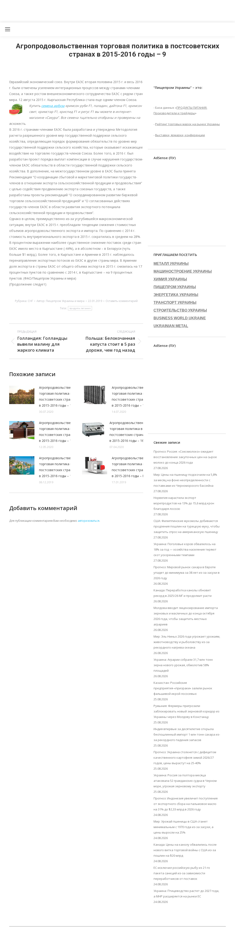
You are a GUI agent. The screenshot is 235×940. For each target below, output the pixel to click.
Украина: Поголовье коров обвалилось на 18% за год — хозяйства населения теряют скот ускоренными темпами (185, 549)
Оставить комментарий (122, 301)
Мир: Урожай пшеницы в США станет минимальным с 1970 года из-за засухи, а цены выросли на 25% (183, 826)
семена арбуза (52, 105)
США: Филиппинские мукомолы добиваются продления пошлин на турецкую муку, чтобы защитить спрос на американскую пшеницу (187, 526)
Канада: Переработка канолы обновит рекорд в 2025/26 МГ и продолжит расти (183, 593)
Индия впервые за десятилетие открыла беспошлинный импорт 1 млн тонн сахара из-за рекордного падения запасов (187, 734)
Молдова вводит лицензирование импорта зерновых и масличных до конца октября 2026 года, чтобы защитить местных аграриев (186, 616)
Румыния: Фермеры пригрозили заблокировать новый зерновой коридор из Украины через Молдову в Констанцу (186, 711)
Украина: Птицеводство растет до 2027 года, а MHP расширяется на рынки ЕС (186, 893)
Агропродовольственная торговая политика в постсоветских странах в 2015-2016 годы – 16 (128, 432)
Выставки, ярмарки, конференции (180, 135)
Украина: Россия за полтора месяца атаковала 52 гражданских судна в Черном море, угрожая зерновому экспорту (185, 780)
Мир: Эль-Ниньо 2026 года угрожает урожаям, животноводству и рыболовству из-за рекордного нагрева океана (187, 641)
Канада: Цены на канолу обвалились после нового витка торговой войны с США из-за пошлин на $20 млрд (185, 850)
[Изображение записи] (21, 395)
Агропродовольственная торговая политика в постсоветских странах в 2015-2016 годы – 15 (58, 467)
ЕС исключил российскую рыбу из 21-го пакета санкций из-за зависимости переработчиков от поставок (182, 873)
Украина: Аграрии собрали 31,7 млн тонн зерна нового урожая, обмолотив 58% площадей (183, 665)
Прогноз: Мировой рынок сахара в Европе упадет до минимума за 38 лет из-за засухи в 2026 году (187, 572)
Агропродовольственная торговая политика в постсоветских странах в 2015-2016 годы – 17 (58, 432)
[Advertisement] (83, 10)
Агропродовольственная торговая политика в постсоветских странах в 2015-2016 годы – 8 (131, 467)
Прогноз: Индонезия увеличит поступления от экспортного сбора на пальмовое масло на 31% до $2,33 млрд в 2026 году (186, 803)
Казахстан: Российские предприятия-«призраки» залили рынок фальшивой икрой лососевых (183, 688)
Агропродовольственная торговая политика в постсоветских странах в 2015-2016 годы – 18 (131, 396)
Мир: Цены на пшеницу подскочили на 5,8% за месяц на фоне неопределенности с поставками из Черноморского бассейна (185, 480)
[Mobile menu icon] (8, 29)
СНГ (30, 301)
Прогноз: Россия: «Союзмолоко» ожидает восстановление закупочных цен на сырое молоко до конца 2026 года (185, 457)
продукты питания (80, 308)
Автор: (60, 301)
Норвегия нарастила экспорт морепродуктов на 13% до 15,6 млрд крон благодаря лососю (184, 503)
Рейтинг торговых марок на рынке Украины (187, 124)
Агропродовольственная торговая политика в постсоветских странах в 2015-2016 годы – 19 (58, 396)
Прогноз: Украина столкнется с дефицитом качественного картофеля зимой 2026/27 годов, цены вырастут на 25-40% (185, 757)
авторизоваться (88, 521)
